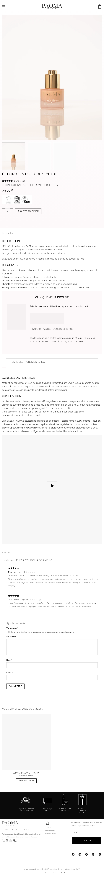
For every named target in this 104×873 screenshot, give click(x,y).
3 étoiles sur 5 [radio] (39, 632)
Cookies (53, 869)
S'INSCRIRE (86, 841)
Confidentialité (43, 869)
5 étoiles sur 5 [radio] (67, 632)
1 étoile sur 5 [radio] (12, 632)
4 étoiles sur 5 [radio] (53, 632)
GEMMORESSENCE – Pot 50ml (26, 773)
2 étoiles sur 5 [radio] (25, 632)
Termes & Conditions (66, 869)
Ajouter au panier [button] (26, 780)
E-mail (10, 672)
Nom (9, 660)
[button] (3, 6)
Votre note (12, 628)
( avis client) (19, 181)
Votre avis (11, 637)
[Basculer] (8, 362)
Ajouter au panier (28, 211)
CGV (78, 869)
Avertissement (30, 869)
